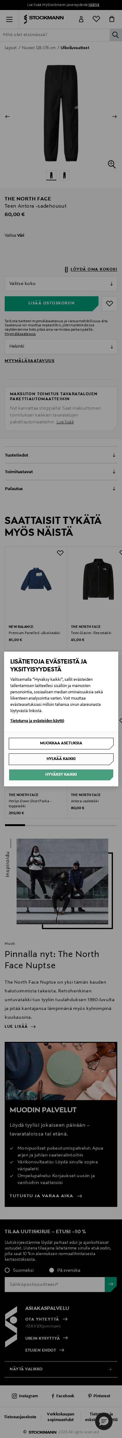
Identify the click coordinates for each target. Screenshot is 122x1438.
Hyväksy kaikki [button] (61, 775)
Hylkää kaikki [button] (61, 759)
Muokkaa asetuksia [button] (61, 743)
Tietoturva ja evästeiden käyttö (37, 721)
